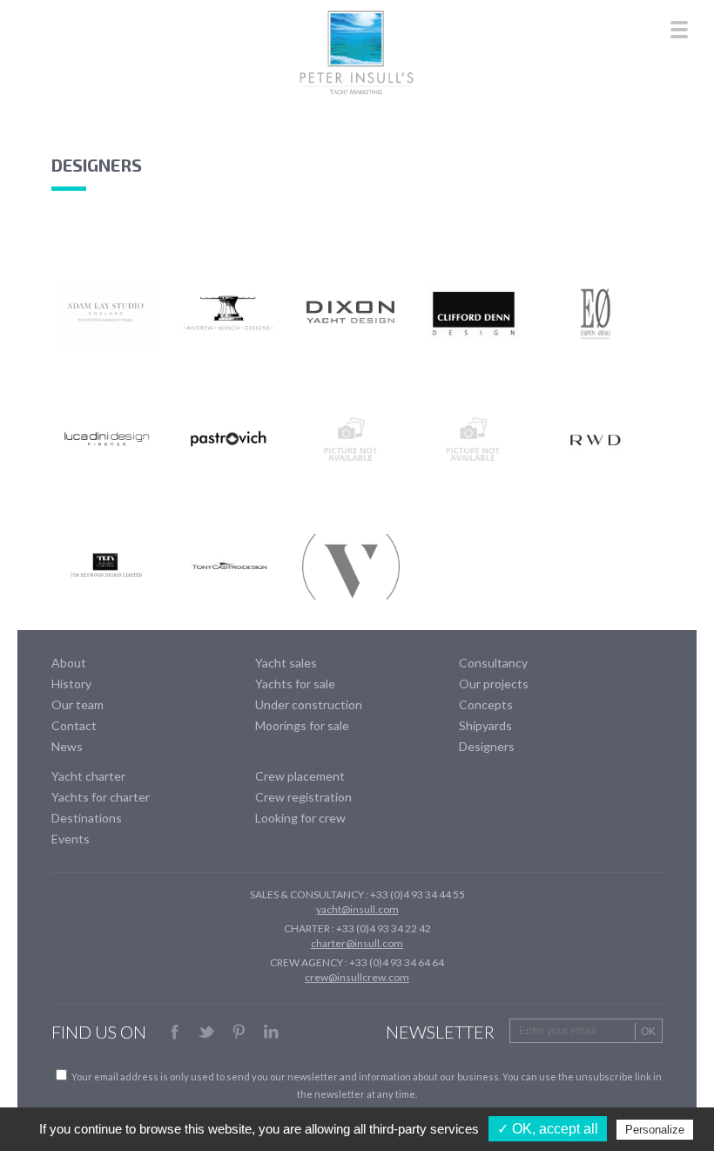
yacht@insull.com (357, 909)
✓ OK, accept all (547, 1128)
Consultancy (493, 662)
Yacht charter (88, 775)
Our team (77, 704)
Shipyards (485, 725)
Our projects (494, 683)
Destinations (86, 817)
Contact (74, 725)
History (71, 683)
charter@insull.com (357, 943)
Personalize (654, 1129)
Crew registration (303, 796)
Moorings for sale (302, 725)
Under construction (308, 704)
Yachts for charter (100, 796)
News (67, 746)
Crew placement (300, 775)
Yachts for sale (295, 683)
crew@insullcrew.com (357, 977)
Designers (487, 746)
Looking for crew (300, 817)
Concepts (486, 704)
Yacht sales (286, 662)
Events (70, 838)
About (68, 662)
